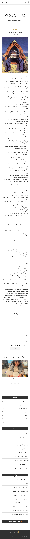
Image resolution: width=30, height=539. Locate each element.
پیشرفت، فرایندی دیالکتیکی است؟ (20, 468)
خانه (24, 532)
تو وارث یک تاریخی (15, 379)
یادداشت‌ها (15, 29)
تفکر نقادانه (14, 401)
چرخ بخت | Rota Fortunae (21, 460)
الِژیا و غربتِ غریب (24, 437)
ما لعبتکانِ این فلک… (23, 433)
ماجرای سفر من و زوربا (23, 464)
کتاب (14, 415)
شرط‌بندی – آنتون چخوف (22, 445)
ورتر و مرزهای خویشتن (23, 441)
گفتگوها (14, 418)
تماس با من (15, 534)
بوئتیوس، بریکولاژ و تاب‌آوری (21, 456)
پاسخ (2, 244)
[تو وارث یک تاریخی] (15, 368)
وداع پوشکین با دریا (23, 449)
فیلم (14, 412)
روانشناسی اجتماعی (14, 408)
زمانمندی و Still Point (23, 453)
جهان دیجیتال (14, 405)
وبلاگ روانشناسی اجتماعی (14, 521)
